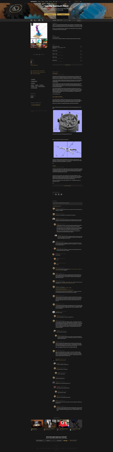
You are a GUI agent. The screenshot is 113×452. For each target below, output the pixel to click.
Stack (54, 1)
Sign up (76, 1)
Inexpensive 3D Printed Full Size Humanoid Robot (53, 428)
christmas (32, 86)
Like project (63, 14)
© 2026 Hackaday (56, 449)
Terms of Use (53, 448)
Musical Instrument (41, 86)
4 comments (62, 97)
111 (34, 95)
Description (54, 20)
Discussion (79, 20)
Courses (50, 1)
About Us (37, 448)
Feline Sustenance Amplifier (75, 428)
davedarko (57, 241)
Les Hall (57, 11)
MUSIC (36, 86)
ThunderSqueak (60, 429)
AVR (32, 62)
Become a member (49, 438)
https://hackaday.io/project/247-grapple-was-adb (67, 283)
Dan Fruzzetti (57, 218)
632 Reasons (55, 73)
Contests (46, 1)
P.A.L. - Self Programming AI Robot (63, 428)
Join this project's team (34, 65)
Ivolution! (54, 165)
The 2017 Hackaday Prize (32, 24)
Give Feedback (48, 448)
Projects (39, 1)
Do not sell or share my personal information (71, 448)
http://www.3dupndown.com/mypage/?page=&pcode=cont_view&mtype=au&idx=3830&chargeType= (65, 289)
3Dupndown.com (67, 287)
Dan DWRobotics (48, 429)
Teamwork (36, 85)
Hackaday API (62, 448)
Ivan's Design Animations (57, 96)
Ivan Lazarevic (57, 311)
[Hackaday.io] (33, 1)
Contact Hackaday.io (42, 448)
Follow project (50, 14)
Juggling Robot (34, 428)
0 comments (62, 74)
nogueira (33, 63)
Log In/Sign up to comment (56, 206)
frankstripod (58, 386)
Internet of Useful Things (36, 105)
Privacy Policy (57, 448)
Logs (70, 20)
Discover (42, 1)
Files (61, 20)
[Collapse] (58, 71)
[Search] (70, 1)
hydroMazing (57, 253)
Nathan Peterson (35, 429)
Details (58, 20)
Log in (81, 1)
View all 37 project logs (67, 185)
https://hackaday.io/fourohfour (62, 360)
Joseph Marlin (73, 429)
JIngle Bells (41, 85)
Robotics (32, 85)
